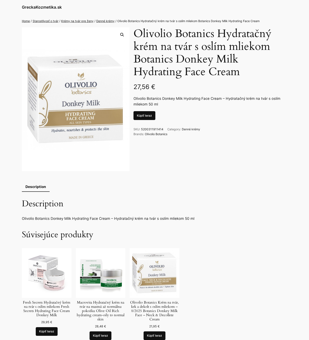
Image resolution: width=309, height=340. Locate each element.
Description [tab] (35, 187)
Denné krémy (105, 21)
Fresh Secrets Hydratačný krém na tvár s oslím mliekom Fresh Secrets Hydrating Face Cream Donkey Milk (46, 308)
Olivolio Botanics (156, 134)
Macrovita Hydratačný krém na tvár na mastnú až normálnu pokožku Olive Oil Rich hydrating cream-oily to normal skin (100, 311)
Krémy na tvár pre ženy (77, 21)
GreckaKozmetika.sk (42, 7)
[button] (122, 35)
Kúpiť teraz (144, 115)
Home (26, 21)
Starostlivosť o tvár (45, 21)
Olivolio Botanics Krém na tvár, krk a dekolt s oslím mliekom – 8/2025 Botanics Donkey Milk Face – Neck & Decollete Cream (154, 311)
